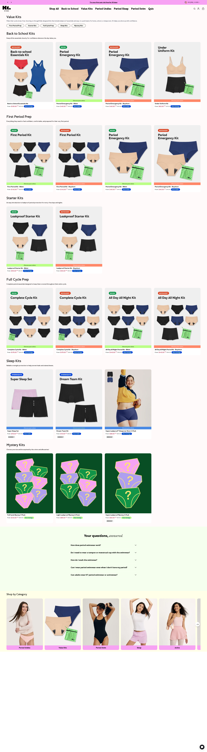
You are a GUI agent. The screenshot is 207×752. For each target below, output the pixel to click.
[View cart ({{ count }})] (203, 9)
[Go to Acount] (198, 8)
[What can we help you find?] (194, 9)
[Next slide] (197, 624)
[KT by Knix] (7, 8)
